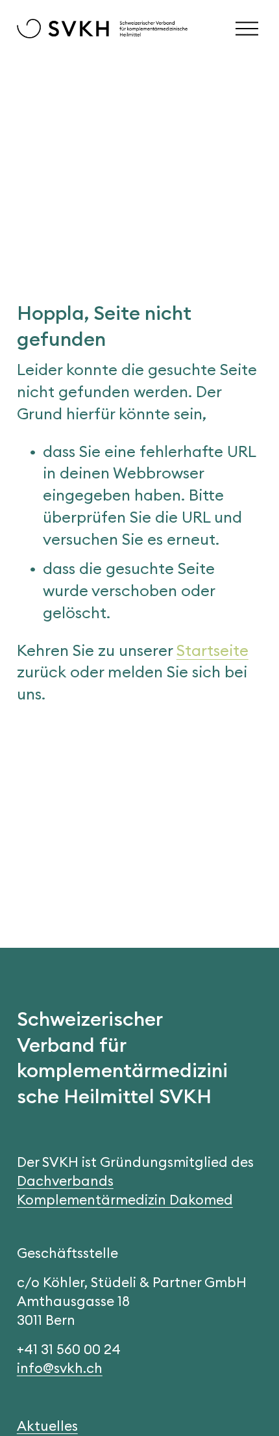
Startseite (212, 650)
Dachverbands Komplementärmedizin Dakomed (125, 1190)
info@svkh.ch (60, 1368)
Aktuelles (47, 1426)
